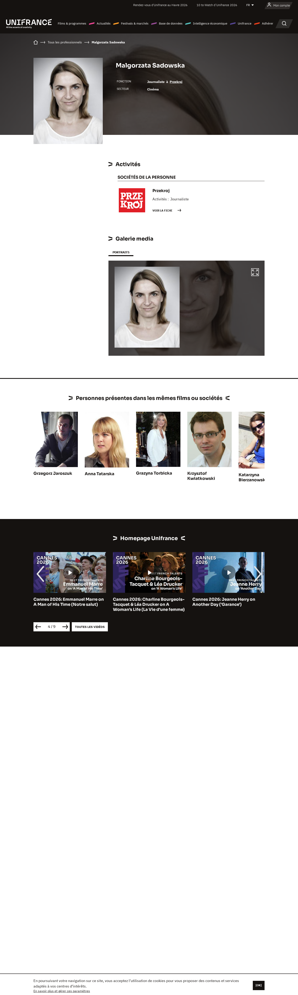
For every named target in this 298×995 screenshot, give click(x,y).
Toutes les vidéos (90, 627)
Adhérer (267, 23)
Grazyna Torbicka (154, 473)
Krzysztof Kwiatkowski (201, 476)
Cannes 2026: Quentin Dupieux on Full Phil (228, 602)
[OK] (259, 985)
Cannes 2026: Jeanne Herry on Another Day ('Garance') (144, 602)
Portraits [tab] (121, 252)
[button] (255, 273)
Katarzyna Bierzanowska (253, 477)
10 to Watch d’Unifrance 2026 (217, 5)
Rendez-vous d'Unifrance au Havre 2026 (160, 5)
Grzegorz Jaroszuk (52, 473)
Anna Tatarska (99, 473)
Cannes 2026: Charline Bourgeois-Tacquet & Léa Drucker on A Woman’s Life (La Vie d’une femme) (69, 604)
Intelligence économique (210, 23)
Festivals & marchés (134, 23)
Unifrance (244, 23)
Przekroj (176, 82)
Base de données (170, 23)
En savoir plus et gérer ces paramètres (61, 991)
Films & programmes (72, 23)
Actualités (103, 23)
